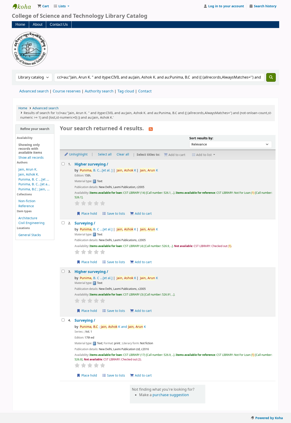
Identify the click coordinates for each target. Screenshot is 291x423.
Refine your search (34, 129)
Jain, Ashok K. (28, 174)
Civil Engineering (31, 223)
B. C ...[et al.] (96, 229)
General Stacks (29, 235)
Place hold (88, 213)
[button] (43, 6)
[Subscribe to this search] (150, 129)
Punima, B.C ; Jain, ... (34, 189)
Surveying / (85, 223)
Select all (105, 154)
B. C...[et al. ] (96, 170)
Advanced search (34, 91)
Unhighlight (78, 154)
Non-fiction (26, 201)
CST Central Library (24, 6)
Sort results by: (201, 138)
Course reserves (67, 91)
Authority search (99, 91)
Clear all (123, 154)
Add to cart (143, 213)
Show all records (31, 157)
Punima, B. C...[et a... (34, 184)
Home (20, 24)
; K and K (113, 326)
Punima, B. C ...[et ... (33, 179)
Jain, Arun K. (27, 169)
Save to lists (115, 213)
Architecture (27, 218)
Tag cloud (126, 91)
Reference (26, 206)
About (37, 24)
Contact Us (59, 24)
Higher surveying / (91, 164)
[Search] (271, 77)
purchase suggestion (171, 395)
